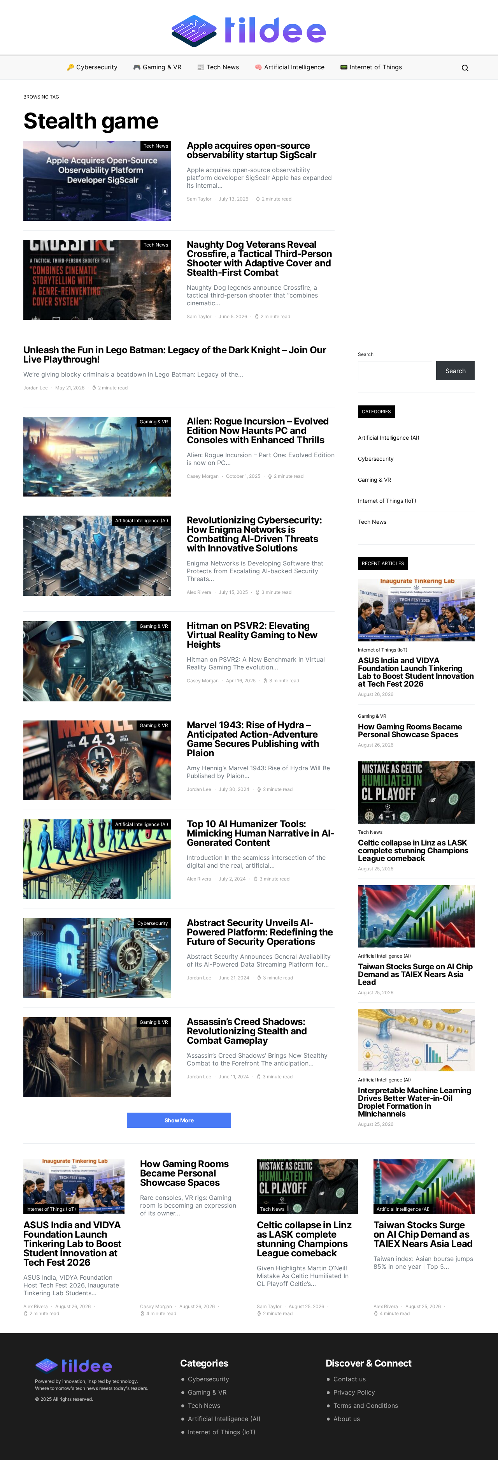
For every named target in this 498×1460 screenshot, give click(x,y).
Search (366, 354)
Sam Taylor (199, 199)
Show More (179, 1120)
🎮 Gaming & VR (157, 67)
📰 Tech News (218, 67)
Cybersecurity (152, 923)
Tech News (156, 146)
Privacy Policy (354, 1392)
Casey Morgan (203, 476)
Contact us (349, 1379)
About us (346, 1419)
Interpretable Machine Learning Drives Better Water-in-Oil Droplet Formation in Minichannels (414, 1102)
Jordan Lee (35, 388)
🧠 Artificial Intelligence (289, 67)
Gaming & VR (154, 421)
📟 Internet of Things (371, 67)
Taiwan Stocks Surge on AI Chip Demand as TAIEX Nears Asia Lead (415, 974)
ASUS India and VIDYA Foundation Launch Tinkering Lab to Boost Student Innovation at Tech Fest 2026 (416, 672)
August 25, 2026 (375, 869)
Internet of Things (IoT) (387, 500)
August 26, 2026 (375, 694)
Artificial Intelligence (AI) (141, 520)
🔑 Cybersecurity (92, 67)
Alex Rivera (199, 592)
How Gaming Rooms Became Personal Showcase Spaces (410, 730)
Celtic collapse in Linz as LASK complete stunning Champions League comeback (413, 850)
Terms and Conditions (365, 1405)
